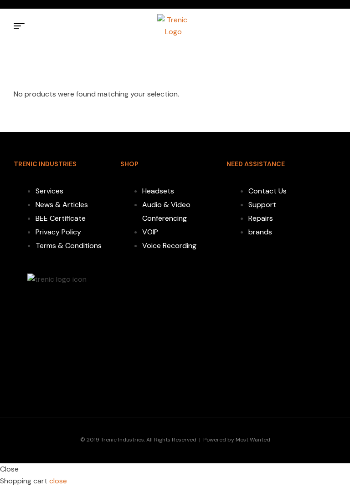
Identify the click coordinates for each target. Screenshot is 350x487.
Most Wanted (253, 439)
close (58, 481)
